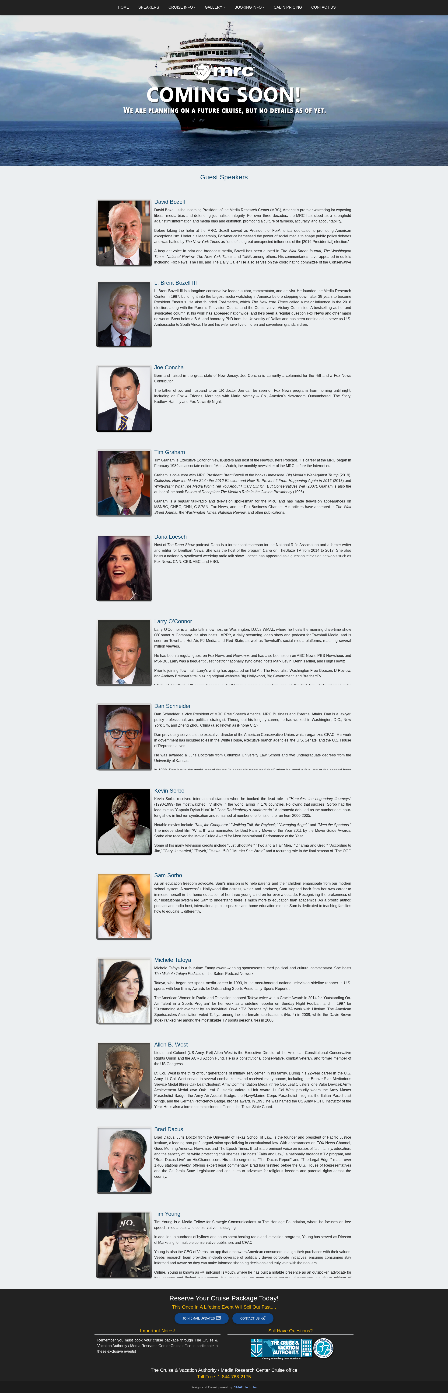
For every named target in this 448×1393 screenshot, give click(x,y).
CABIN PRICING (288, 7)
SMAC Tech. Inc (246, 1387)
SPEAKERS (148, 7)
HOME (123, 7)
